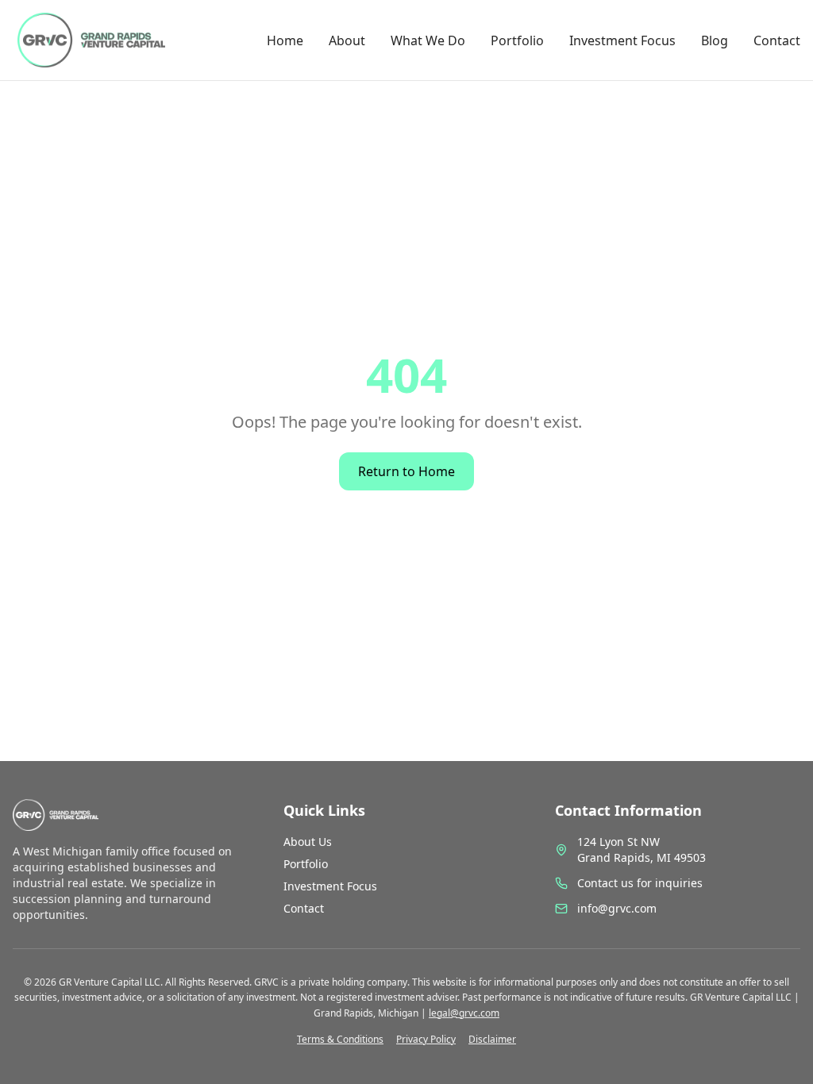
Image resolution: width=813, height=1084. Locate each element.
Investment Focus (622, 40)
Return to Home (406, 471)
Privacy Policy (426, 1039)
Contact (776, 40)
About (347, 40)
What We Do (428, 40)
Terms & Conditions (340, 1039)
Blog (714, 40)
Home (285, 40)
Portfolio (517, 40)
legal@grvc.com (464, 1013)
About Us (307, 841)
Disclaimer (492, 1039)
